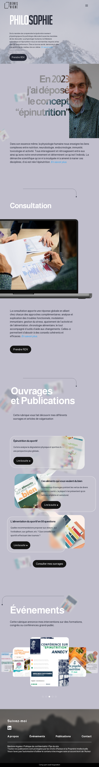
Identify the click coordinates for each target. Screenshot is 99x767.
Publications (63, 736)
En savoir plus (29, 336)
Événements (37, 736)
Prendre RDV (18, 57)
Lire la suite (23, 461)
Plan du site (53, 746)
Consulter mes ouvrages (49, 563)
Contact (87, 736)
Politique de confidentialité (35, 746)
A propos (13, 736)
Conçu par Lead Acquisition (49, 765)
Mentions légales (14, 746)
